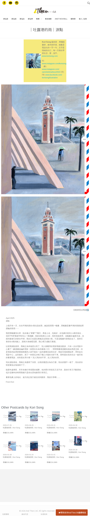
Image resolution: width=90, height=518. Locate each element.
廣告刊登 (25, 514)
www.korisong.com (50, 56)
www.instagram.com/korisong (54, 64)
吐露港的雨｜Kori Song (11, 428)
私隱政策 (44, 514)
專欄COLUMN (8, 433)
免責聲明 (5, 514)
